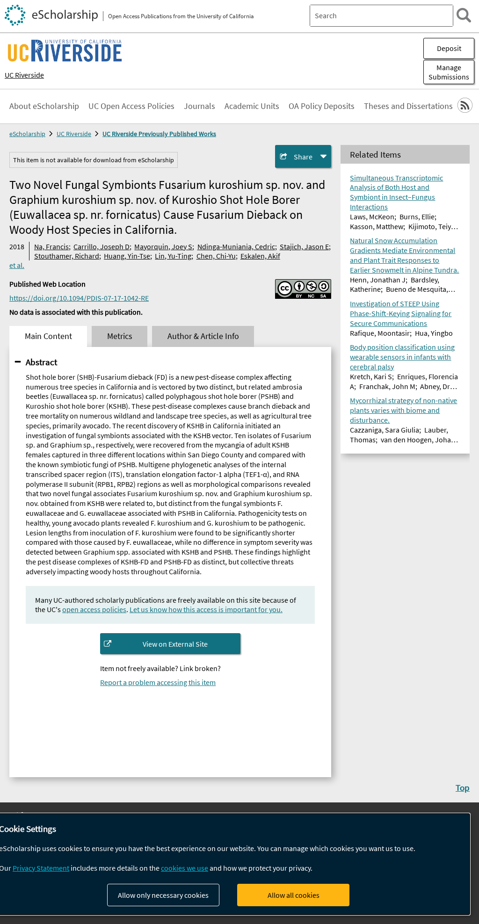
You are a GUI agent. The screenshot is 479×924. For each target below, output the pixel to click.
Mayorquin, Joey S (163, 246)
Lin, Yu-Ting (173, 255)
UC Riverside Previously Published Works (159, 134)
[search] (463, 15)
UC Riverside (24, 74)
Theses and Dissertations (408, 106)
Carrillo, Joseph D (101, 246)
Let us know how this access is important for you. (206, 609)
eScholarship (27, 134)
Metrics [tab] (119, 336)
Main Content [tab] (48, 336)
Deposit (449, 48)
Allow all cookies (293, 895)
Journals (199, 106)
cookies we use (184, 868)
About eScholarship (44, 106)
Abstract (41, 362)
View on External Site (175, 644)
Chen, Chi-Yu (216, 255)
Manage (448, 72)
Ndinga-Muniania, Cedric (236, 246)
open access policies (94, 609)
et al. (16, 265)
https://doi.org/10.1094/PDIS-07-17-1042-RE (79, 298)
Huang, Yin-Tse (127, 255)
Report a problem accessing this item (158, 682)
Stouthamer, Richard (66, 255)
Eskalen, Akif (260, 255)
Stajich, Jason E (304, 246)
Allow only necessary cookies (163, 895)
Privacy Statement (41, 868)
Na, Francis (51, 246)
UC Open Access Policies (131, 106)
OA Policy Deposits (322, 106)
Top (463, 787)
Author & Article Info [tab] (203, 336)
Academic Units (252, 106)
